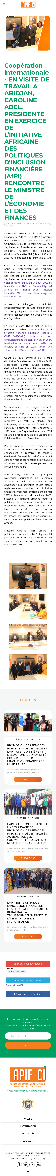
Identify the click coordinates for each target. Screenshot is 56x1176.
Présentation (28, 1126)
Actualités (28, 1133)
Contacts (28, 1140)
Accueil (28, 1118)
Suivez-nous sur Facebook (29, 993)
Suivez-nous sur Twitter (29, 980)
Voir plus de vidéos (17, 971)
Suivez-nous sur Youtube (29, 963)
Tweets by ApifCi (14, 985)
